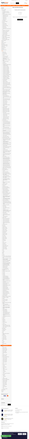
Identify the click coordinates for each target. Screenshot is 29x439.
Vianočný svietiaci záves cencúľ (6, 98)
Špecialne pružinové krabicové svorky (6, 223)
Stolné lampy (3, 243)
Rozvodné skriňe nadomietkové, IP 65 (7, 128)
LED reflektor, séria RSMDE (6, 73)
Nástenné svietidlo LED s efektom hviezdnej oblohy (6, 92)
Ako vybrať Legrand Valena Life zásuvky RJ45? (6, 426)
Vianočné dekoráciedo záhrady (6, 99)
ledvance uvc (3, 320)
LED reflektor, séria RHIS (5, 66)
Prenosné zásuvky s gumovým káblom (6, 155)
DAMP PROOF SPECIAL (5, 266)
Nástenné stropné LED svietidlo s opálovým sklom (6, 93)
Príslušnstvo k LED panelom (5, 31)
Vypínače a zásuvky (4, 42)
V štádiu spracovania (4, 224)
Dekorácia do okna (5, 102)
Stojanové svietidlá (5, 380)
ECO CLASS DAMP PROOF (5, 268)
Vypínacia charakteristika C (6, 175)
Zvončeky (4, 170)
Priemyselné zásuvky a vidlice (5, 137)
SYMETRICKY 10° (4, 19)
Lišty (3, 353)
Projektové (4, 385)
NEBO (3, 340)
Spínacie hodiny (4, 156)
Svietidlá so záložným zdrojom (6, 90)
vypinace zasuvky (4, 339)
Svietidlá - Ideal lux (4, 355)
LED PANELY (3, 274)
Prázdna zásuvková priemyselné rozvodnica (6, 140)
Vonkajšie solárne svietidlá (6, 118)
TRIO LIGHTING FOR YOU (5, 345)
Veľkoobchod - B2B (14, 0)
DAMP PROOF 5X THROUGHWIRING (6, 260)
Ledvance (12, 431)
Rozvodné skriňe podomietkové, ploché (6, 126)
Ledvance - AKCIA (4, 327)
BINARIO (4, 368)
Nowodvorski (3, 225)
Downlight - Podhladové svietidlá (6, 37)
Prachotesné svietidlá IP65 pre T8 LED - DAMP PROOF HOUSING (6, 264)
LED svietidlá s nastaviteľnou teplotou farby (7, 88)
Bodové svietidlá (4, 382)
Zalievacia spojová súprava (6, 189)
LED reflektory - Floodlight (5, 297)
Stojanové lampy (4, 242)
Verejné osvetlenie (4, 36)
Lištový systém (4, 236)
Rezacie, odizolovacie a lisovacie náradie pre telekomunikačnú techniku (6, 197)
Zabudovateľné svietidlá (5, 245)
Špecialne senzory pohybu (6, 116)
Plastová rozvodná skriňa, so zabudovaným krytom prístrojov (6, 133)
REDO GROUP (3, 328)
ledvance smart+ (4, 324)
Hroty (3, 387)
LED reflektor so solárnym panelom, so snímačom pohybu (7, 65)
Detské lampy (4, 226)
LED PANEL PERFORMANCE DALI (6, 278)
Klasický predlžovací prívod (6, 147)
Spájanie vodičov (4, 217)
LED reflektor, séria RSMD (6, 77)
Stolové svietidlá (4, 386)
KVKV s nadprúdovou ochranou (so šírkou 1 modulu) (7, 177)
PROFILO (4, 375)
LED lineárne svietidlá (4, 38)
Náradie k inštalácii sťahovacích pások (6, 215)
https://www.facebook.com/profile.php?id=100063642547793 (22, 412)
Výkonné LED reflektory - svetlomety (6, 14)
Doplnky (4, 370)
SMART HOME (3, 46)
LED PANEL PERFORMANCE (5, 277)
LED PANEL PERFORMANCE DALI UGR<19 (6, 279)
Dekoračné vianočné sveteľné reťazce (6, 105)
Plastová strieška (5, 135)
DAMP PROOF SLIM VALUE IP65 (6, 265)
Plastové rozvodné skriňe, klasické (7, 131)
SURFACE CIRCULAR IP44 (5, 304)
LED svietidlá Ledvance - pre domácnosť (5, 269)
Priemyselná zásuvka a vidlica (6, 157)
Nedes (3, 332)
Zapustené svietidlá (4, 349)
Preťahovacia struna (5, 213)
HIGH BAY (3, 298)
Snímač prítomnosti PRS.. (6, 117)
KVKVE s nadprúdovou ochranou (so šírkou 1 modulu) (7, 174)
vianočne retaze (4, 337)
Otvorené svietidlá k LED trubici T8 (7, 84)
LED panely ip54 (4, 26)
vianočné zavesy (4, 336)
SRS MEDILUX (3, 330)
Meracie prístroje (4, 184)
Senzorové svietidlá (5, 388)
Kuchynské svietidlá (4, 233)
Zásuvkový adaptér (5, 145)
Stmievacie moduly (5, 85)
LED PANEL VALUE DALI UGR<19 (6, 293)
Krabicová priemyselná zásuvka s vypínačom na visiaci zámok (6, 163)
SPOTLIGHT (3, 301)
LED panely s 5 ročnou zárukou (5, 30)
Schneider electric (4, 338)
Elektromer (4, 185)
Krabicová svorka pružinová (6, 219)
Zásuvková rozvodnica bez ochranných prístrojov (6, 141)
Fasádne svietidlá (4, 229)
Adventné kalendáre (5, 106)
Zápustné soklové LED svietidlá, (6, 82)
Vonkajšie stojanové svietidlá (6, 110)
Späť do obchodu (20, 19)
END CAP (4, 372)
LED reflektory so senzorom (5, 11)
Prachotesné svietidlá (4, 21)
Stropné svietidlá (4, 244)
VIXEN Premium (4, 335)
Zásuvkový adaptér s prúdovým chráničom (6, 182)
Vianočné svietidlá (4, 40)
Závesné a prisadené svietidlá (5, 39)
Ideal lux (10, 431)
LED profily (4, 374)
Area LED (4, 323)
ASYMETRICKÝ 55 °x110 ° (5, 15)
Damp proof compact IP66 (6, 261)
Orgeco (3, 331)
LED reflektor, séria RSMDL (6, 69)
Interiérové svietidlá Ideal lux (5, 356)
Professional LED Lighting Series (6, 86)
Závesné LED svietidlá (4, 299)
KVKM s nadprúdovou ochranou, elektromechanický (6, 179)
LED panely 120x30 (4, 24)
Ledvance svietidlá (4, 9)
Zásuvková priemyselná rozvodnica (7, 138)
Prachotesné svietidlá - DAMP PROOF (6, 256)
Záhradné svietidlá (4, 246)
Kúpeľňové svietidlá (4, 234)
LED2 (2, 346)
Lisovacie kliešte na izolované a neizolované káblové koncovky (6, 198)
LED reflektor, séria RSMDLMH (6, 78)
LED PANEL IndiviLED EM (5, 288)
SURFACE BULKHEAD (5, 310)
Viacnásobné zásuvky (5, 149)
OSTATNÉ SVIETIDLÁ (5, 79)
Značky (2, 391)
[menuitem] (3, 5)
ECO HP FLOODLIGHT (4, 295)
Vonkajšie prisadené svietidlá (6, 111)
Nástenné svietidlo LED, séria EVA (6, 89)
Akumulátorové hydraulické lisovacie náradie (7, 203)
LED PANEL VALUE (4, 290)
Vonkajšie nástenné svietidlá (6, 108)
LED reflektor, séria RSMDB (6, 68)
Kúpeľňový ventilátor (5, 183)
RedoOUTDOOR (4, 329)
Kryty (3, 377)
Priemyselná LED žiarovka (5, 186)
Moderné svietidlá (4, 237)
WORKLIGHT (3, 319)
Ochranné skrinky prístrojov (6, 127)
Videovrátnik (3, 43)
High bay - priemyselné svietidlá (5, 35)
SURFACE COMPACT (5, 309)
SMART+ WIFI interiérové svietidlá (6, 326)
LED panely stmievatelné (5, 25)
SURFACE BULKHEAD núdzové (6, 313)
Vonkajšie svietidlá (4, 107)
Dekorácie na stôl (5, 100)
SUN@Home (3, 321)
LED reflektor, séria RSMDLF (6, 70)
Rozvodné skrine (4, 119)
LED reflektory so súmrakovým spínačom (5, 13)
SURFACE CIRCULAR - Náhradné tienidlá (6, 305)
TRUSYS (3, 318)
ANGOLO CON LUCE (5, 369)
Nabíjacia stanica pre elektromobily (7, 167)
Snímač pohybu (4, 112)
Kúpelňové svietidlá (5, 378)
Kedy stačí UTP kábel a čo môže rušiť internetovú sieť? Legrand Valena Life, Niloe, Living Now (7, 424)
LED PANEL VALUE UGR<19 (5, 291)
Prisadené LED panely (4, 33)
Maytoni (3, 342)
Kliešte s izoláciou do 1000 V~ (6, 211)
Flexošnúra (4, 148)
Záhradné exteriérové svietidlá (6, 83)
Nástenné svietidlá (4, 238)
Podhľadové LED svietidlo (5, 61)
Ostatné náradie (4, 212)
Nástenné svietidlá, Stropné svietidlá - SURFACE (6, 303)
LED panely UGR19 (4, 27)
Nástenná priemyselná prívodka (6, 164)
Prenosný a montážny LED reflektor (7, 74)
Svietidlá (3, 41)
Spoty (3, 241)
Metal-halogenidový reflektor (6, 76)
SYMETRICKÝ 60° (4, 18)
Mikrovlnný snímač (5, 114)
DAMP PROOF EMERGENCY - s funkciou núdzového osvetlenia (7, 259)
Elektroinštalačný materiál (4, 44)
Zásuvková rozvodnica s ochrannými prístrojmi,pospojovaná (7, 143)
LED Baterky (3, 48)
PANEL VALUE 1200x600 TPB (6, 292)
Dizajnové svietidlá (4, 227)
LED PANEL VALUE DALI (5, 294)
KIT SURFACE (4, 376)
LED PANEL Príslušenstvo (5, 276)
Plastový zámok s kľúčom (6, 136)
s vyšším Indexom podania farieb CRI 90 (6, 29)
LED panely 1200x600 (4, 32)
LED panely (3, 22)
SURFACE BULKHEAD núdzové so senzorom (6, 314)
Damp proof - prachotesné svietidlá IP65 (7, 257)
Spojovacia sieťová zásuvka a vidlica (7, 150)
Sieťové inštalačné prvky (5, 169)
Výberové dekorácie (5, 101)
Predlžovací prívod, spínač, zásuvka (7, 144)
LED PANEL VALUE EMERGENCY (6, 289)
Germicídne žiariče (4, 47)
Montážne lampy (5, 80)
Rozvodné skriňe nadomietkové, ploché (6, 124)
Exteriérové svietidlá (4, 228)
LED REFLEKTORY (4, 63)
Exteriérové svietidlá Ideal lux (5, 379)
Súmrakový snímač (5, 115)
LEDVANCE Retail (3, 389)
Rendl (19, 431)
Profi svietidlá (4, 240)
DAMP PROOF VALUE (5, 267)
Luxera (14, 431)
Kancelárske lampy (4, 231)
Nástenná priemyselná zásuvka (6, 165)
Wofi (2, 344)
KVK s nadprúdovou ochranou (6, 178)
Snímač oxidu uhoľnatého (5, 171)
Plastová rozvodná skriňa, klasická (7, 134)
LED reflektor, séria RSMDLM (6, 71)
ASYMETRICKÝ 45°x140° (5, 16)
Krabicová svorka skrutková (6, 220)
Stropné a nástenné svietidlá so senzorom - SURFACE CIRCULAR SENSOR (6, 308)
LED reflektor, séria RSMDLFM (6, 72)
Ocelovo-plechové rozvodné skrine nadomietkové (7, 130)
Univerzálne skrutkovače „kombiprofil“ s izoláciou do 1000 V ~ (7, 210)
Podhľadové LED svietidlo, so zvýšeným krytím (6, 58)
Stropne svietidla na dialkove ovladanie (5, 334)
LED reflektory (4, 10)
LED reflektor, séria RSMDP (6, 67)
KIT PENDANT (4, 371)
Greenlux (3, 341)
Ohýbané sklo (4, 239)
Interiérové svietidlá (4, 230)
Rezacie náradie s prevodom (6, 207)
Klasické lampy (4, 232)
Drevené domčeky (5, 103)
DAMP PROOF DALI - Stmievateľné (6, 262)
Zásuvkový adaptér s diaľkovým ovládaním (6, 152)
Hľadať (9, 404)
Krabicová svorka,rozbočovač (6, 218)
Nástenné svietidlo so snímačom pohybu (6, 60)
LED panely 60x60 (4, 23)
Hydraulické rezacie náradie (6, 204)
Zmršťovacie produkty (5, 188)
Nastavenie (5, 437)
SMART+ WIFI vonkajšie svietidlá (6, 325)
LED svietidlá (3, 235)
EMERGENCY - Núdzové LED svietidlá (6, 296)
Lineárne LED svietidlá (4, 300)
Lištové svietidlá (4, 351)
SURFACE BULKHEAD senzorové (6, 312)
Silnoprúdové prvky (4, 168)
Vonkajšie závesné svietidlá (6, 109)
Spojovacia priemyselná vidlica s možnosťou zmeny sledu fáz (6, 158)
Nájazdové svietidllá (5, 81)
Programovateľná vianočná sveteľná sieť (7, 97)
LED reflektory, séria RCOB (6, 75)
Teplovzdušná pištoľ (5, 216)
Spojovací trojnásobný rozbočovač (7, 166)
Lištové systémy (4, 343)
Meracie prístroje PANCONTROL (6, 187)
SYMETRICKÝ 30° (4, 17)
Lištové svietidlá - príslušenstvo (6, 373)
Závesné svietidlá (4, 247)
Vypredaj (3, 390)
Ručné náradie (4, 205)
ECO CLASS (4, 275)
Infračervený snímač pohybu (6, 113)
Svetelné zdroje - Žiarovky (5, 45)
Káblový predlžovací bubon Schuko (7, 153)
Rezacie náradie (4, 206)
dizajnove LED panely (4, 34)
